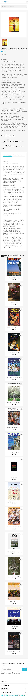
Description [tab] (7, 155)
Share (6, 135)
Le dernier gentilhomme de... (14, 402)
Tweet (9, 135)
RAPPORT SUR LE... (14, 601)
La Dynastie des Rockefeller (14, 576)
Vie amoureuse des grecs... (14, 327)
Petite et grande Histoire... (14, 427)
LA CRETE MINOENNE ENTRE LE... (14, 377)
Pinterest (13, 135)
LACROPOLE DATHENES (14, 452)
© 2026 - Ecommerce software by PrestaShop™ (13, 695)
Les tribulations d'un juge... (14, 502)
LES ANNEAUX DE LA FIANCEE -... (14, 552)
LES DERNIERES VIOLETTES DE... (14, 527)
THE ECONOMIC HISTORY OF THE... (14, 626)
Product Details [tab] (17, 155)
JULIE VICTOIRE (14, 302)
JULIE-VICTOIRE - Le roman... (14, 352)
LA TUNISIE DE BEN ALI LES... (14, 651)
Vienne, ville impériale (14, 278)
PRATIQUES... (14, 477)
